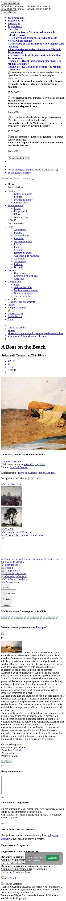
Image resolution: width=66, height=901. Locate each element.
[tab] (11, 361)
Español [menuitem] (30, 169)
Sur (22, 892)
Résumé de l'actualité (19, 158)
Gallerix (15, 878)
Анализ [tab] (12, 369)
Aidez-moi (7, 892)
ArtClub (16, 221)
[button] (16, 17)
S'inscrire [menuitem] (26, 172)
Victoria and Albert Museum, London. (35, 472)
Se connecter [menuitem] (14, 172)
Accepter (52, 858)
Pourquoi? (42, 627)
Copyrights (21, 898)
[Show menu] (22, 3)
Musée (15, 185)
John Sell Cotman (19, 467)
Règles (18, 895)
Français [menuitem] (39, 169)
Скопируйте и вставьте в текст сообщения (24, 869)
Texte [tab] (11, 367)
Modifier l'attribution (11, 461)
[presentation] (36, 372)
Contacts (29, 892)
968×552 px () (35, 464)
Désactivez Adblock (11, 750)
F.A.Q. (16, 892)
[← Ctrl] (22, 535)
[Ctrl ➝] (33, 562)
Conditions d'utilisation (34, 895)
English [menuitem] (21, 169)
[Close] (33, 179)
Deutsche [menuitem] (48, 169)
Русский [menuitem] (12, 169)
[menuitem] (56, 169)
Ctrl (31, 478)
